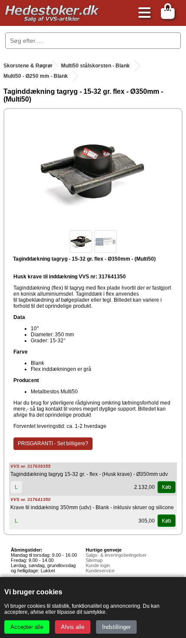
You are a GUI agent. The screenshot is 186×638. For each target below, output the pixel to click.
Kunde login (98, 565)
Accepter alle (26, 627)
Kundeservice (100, 570)
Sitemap (94, 560)
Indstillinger (116, 627)
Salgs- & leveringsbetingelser (116, 555)
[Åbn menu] (142, 13)
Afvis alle (72, 627)
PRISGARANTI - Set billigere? (53, 443)
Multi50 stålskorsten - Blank (95, 66)
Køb (166, 487)
